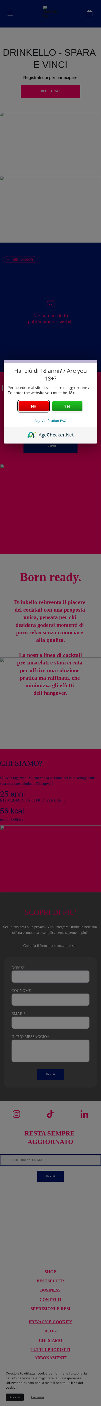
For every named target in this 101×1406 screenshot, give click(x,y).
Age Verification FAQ (50, 420)
